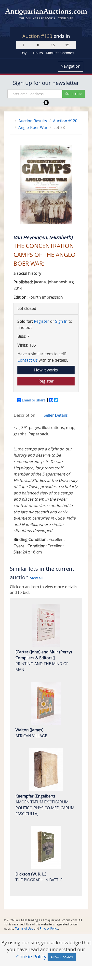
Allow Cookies (62, 957)
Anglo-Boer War (33, 127)
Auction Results (32, 120)
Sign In (61, 321)
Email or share (34, 400)
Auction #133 (37, 36)
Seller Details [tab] (56, 415)
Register (41, 321)
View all (36, 578)
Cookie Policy (31, 956)
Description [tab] (24, 415)
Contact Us (27, 360)
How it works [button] (46, 370)
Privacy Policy (49, 928)
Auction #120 (65, 120)
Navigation (70, 66)
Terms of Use (24, 928)
